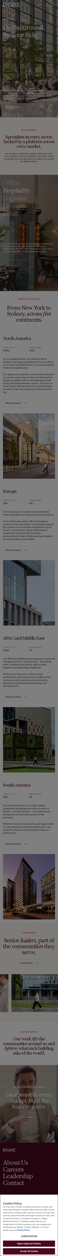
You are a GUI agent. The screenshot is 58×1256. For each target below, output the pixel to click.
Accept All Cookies (29, 1251)
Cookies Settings (29, 1236)
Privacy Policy (23, 1230)
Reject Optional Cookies (29, 1243)
